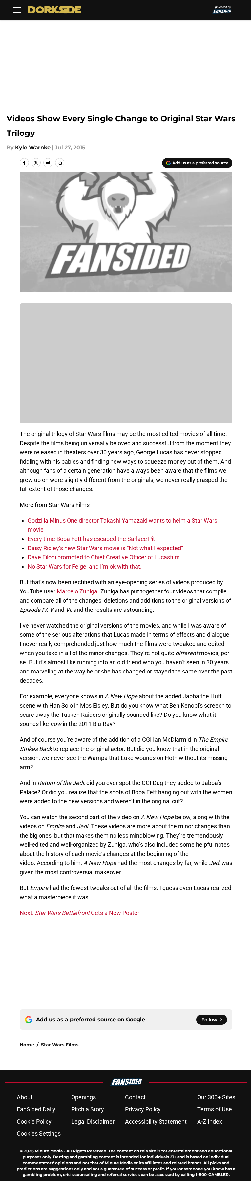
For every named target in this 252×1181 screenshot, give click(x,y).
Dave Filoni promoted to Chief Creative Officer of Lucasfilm (104, 557)
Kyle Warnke (33, 147)
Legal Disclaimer (93, 1121)
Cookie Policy (34, 1121)
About (24, 1097)
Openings (83, 1097)
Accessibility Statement (156, 1121)
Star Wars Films (59, 1044)
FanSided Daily (36, 1109)
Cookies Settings (39, 1133)
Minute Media (49, 1151)
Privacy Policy (143, 1109)
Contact (135, 1097)
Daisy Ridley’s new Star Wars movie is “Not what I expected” (105, 548)
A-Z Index (209, 1121)
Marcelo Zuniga (77, 591)
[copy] (59, 162)
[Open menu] (17, 10)
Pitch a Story (87, 1109)
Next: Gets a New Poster (79, 912)
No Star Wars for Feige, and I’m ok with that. (85, 566)
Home (27, 1044)
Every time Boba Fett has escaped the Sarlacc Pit (91, 538)
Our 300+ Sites (216, 1097)
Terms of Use (214, 1109)
